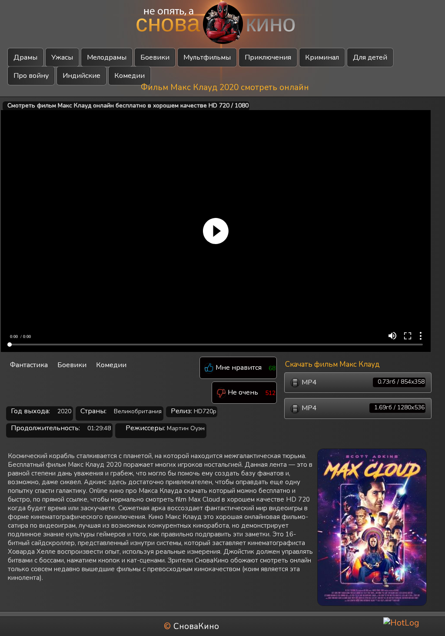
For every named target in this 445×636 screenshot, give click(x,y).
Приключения (268, 57)
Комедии (129, 75)
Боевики (154, 57)
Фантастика (29, 365)
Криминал (322, 57)
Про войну (31, 75)
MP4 (362, 382)
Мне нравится (238, 368)
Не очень (242, 393)
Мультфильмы (207, 57)
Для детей (370, 57)
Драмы (25, 57)
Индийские (81, 75)
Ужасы (62, 57)
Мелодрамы (106, 57)
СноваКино (196, 626)
